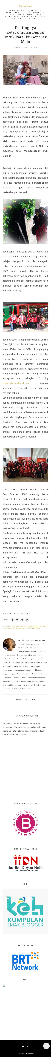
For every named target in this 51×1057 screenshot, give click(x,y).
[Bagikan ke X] (17, 620)
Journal (7, 628)
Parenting (35, 628)
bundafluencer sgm (22, 626)
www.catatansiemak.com (16, 383)
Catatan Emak (25, 6)
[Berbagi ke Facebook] (12, 620)
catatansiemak (40, 626)
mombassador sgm (20, 628)
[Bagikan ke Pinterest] (22, 620)
